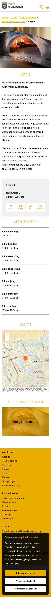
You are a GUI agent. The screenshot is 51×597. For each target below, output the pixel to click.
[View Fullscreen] (7, 346)
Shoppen (6, 469)
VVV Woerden (9, 510)
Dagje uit (7, 465)
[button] (25, 358)
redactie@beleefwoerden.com (26, 531)
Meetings (7, 514)
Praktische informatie (13, 498)
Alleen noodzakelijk (25, 581)
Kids (4, 473)
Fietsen (6, 477)
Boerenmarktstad (11, 485)
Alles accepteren (25, 573)
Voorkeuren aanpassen (25, 589)
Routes (6, 506)
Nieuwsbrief (8, 518)
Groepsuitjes (9, 481)
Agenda (6, 457)
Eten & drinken (10, 461)
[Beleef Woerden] (12, 5)
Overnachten (9, 502)
